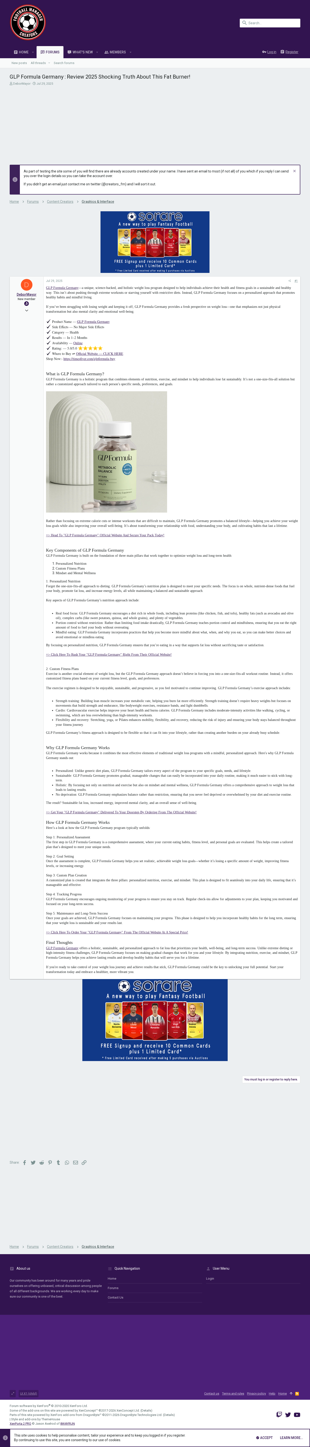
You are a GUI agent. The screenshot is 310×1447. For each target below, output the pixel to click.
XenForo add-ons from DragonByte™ (75, 1415)
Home (112, 1278)
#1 (296, 281)
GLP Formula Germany (62, 288)
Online (78, 343)
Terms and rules (233, 1393)
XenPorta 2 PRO (20, 1423)
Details (146, 1410)
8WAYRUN (67, 1423)
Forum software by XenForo (49, 1406)
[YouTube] (297, 1415)
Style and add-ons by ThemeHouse (35, 1419)
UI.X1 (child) (28, 1393)
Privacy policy (256, 1393)
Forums (113, 1288)
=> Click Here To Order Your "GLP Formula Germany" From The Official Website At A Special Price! (117, 932)
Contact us (115, 1297)
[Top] (291, 1393)
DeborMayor (22, 83)
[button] (33, 52)
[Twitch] (279, 1415)
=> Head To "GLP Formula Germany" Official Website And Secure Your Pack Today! (105, 535)
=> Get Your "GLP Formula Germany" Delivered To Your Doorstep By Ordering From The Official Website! (121, 812)
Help (272, 1393)
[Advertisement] (155, 123)
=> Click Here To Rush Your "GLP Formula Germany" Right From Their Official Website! (109, 654)
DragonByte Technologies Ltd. (141, 1415)
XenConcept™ (88, 1410)
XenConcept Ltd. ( (128, 1410)
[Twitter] (288, 1415)
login (210, 1278)
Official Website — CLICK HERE (99, 353)
